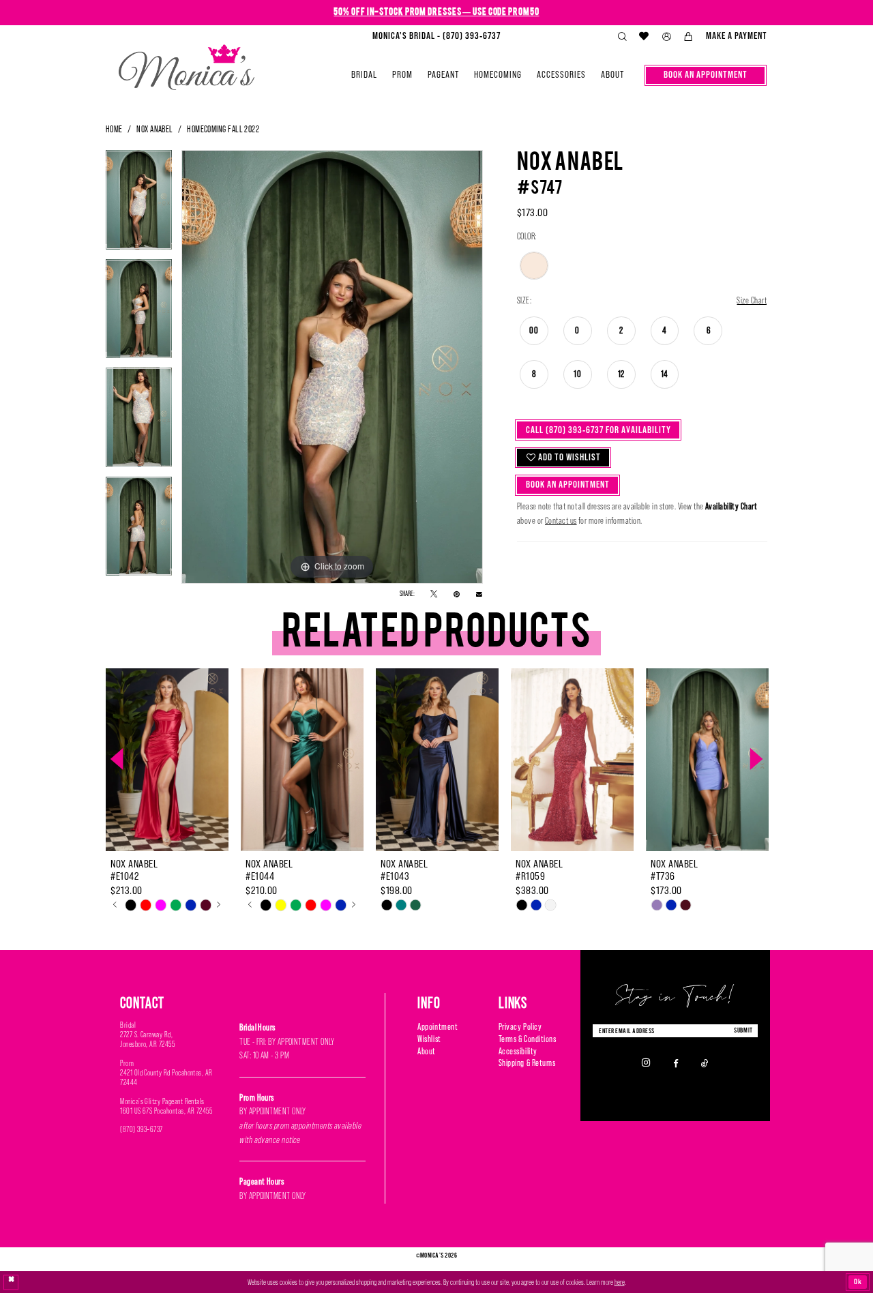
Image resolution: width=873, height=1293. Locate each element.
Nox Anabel (154, 129)
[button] (666, 37)
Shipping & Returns (527, 1063)
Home (114, 129)
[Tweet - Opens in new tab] (434, 594)
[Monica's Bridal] (186, 63)
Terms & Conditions (528, 1039)
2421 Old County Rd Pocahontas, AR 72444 (166, 1077)
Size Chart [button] (752, 300)
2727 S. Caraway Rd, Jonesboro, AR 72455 (147, 1039)
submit (743, 1030)
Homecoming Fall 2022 (223, 129)
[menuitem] (436, 36)
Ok (858, 1281)
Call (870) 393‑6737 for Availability (598, 430)
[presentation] (167, 759)
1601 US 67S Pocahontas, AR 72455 (166, 1111)
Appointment (437, 1027)
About (426, 1051)
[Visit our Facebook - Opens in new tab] (675, 1062)
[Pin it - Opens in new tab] (456, 594)
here (620, 1282)
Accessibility (518, 1051)
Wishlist (429, 1039)
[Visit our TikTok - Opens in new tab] (704, 1062)
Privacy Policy (520, 1027)
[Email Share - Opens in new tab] (479, 594)
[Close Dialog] (11, 1282)
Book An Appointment (568, 484)
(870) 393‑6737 (141, 1129)
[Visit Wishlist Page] (644, 36)
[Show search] (622, 37)
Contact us (561, 521)
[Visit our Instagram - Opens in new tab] (646, 1063)
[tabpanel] (139, 204)
